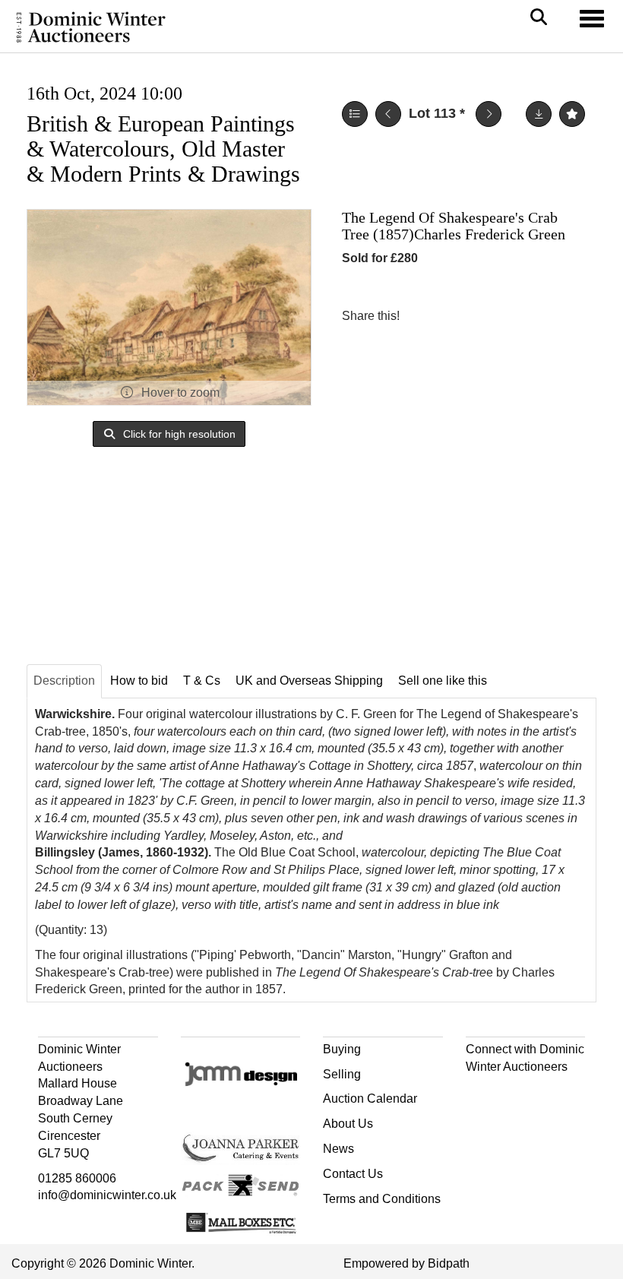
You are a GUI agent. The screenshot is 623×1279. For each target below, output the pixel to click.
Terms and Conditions (382, 1198)
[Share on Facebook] (424, 315)
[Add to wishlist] (572, 114)
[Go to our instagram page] (487, 315)
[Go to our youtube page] (543, 1093)
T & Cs (201, 680)
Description (64, 680)
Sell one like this (442, 680)
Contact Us (353, 1173)
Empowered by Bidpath (406, 1263)
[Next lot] (488, 114)
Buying (342, 1049)
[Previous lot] (388, 114)
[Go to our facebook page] (480, 1093)
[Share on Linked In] (456, 315)
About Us (348, 1123)
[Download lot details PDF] (539, 114)
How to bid (139, 680)
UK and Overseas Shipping (309, 680)
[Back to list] (355, 114)
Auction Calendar (370, 1098)
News (338, 1148)
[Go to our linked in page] (511, 1093)
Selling (342, 1074)
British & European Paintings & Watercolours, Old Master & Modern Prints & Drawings (163, 148)
